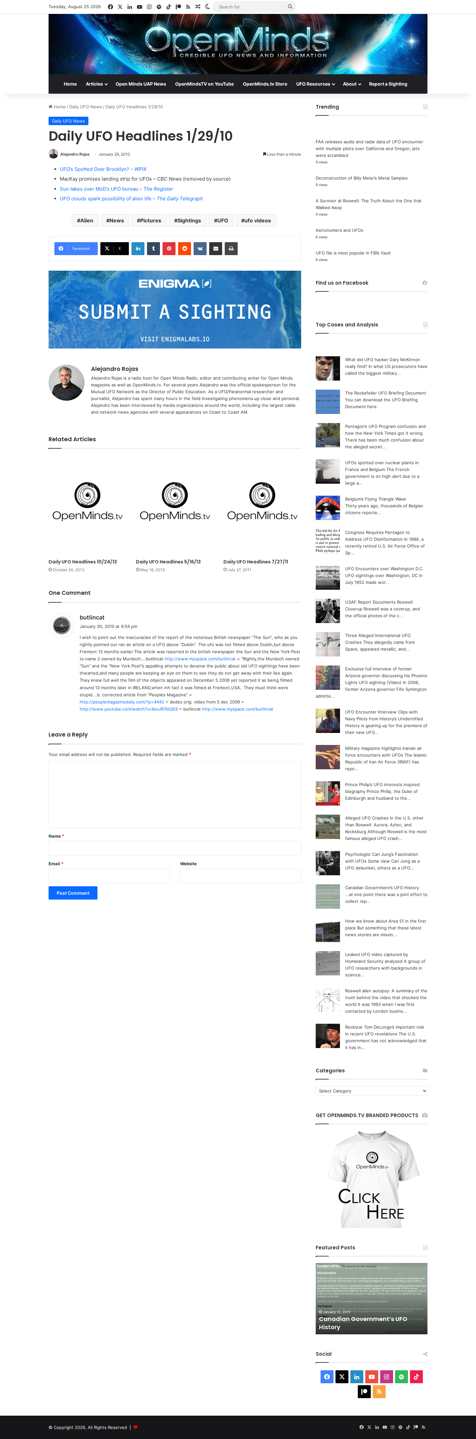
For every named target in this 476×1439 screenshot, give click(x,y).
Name (56, 836)
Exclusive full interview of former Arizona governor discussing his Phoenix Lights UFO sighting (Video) (386, 675)
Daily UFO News (85, 106)
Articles (94, 84)
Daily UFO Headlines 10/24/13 (83, 562)
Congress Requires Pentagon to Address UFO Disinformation (366, 1323)
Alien (86, 220)
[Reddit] (184, 248)
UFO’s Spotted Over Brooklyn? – (103, 169)
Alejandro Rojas (75, 154)
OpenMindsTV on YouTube (204, 84)
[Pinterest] (169, 248)
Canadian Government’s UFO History (382, 887)
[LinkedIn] (137, 248)
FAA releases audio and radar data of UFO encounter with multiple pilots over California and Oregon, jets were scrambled (369, 148)
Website (188, 863)
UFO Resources (313, 84)
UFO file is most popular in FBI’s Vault (353, 252)
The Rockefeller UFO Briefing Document (385, 392)
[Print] (231, 248)
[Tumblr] (153, 248)
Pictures (150, 220)
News (116, 220)
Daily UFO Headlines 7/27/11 (255, 562)
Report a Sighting (388, 84)
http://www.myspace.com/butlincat (200, 658)
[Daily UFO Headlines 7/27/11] (262, 505)
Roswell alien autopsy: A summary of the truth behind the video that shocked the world (386, 997)
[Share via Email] (215, 248)
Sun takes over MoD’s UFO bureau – (116, 189)
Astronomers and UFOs (339, 230)
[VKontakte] (200, 248)
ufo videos (257, 220)
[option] (371, 1298)
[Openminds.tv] (238, 44)
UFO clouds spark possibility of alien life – (131, 198)
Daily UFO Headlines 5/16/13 (168, 562)
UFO (222, 220)
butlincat (92, 617)
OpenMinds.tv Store (265, 84)
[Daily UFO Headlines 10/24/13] (87, 505)
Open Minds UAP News (141, 84)
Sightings (189, 220)
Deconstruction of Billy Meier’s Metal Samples (362, 178)
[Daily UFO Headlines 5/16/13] (175, 505)
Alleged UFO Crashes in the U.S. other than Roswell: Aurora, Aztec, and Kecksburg (384, 824)
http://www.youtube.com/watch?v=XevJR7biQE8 (129, 709)
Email (56, 863)
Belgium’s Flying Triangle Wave (375, 498)
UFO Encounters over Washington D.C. (384, 568)
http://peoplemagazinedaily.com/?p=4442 (122, 701)
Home (70, 84)
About (350, 84)
